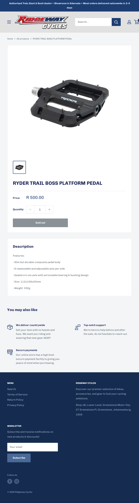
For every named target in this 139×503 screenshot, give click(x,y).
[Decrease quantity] (30, 209)
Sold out (40, 222)
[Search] (116, 22)
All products (23, 38)
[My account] (129, 22)
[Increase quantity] (49, 209)
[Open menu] (9, 22)
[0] (136, 22)
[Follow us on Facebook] (9, 481)
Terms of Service (17, 394)
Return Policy (15, 399)
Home (10, 38)
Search (11, 389)
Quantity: (18, 209)
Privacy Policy (15, 405)
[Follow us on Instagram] (16, 481)
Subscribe (19, 457)
